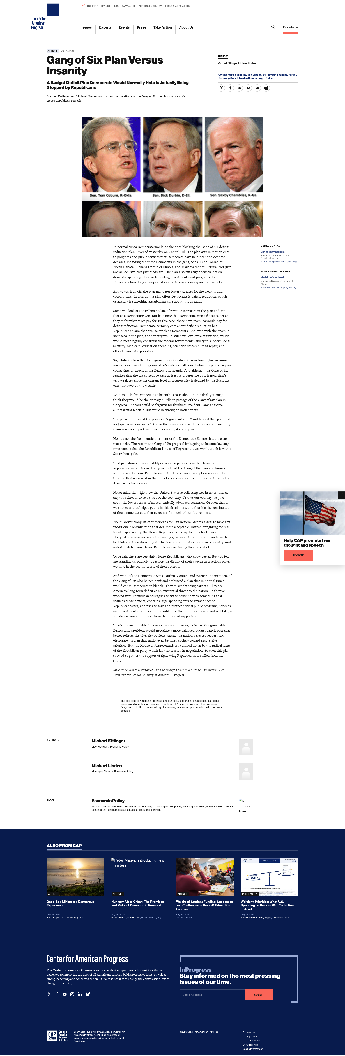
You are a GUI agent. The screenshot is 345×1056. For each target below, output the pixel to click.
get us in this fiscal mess (168, 507)
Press (141, 27)
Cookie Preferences (253, 1049)
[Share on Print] (266, 88)
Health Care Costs (177, 6)
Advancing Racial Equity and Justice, (240, 74)
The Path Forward (98, 6)
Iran (116, 6)
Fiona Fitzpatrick (55, 917)
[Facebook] (57, 994)
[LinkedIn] (80, 994)
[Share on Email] (257, 88)
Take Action (162, 27)
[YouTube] (65, 994)
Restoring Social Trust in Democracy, (240, 78)
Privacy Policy (250, 1036)
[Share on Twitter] (221, 88)
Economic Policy (108, 800)
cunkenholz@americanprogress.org (279, 261)
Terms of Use (249, 1032)
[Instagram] (72, 994)
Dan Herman (133, 917)
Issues (87, 27)
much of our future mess (191, 512)
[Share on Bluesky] (248, 88)
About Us (186, 27)
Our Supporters (250, 1044)
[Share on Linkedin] (239, 88)
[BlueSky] (87, 994)
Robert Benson (118, 917)
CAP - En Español (251, 1040)
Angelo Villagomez (74, 917)
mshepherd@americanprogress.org (278, 287)
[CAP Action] (58, 1036)
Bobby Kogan (264, 917)
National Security (150, 6)
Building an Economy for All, (280, 74)
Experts (105, 27)
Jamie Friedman (249, 917)
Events (124, 27)
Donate (289, 27)
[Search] (273, 29)
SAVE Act (128, 6)
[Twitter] (49, 994)
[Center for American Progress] (53, 17)
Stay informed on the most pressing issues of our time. (230, 976)
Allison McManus (280, 917)
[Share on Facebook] (230, 88)
